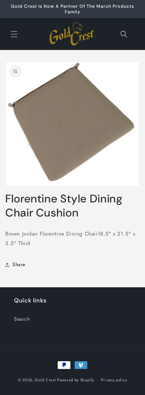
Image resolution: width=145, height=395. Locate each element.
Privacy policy (114, 380)
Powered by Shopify (75, 380)
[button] (14, 34)
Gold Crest (45, 380)
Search (22, 318)
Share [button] (18, 264)
